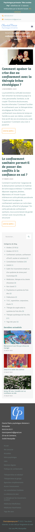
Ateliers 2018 (11, 247)
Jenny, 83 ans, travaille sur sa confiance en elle (15, 392)
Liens (5, 461)
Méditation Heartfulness (12, 507)
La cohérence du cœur (11, 494)
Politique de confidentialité (13, 469)
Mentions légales (10, 465)
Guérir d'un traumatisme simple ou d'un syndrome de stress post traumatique (18, 272)
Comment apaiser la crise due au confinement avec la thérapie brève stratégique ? (17, 77)
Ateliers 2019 (11, 251)
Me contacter (8, 449)
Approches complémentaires (13, 482)
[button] (32, 26)
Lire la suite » (8, 130)
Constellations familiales (14, 261)
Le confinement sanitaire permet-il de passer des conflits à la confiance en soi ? (15, 167)
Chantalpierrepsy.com (10, 521)
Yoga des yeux (11, 322)
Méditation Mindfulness (12, 503)
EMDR (8, 265)
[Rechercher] (28, 236)
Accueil (7, 33)
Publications (10, 297)
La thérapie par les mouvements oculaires (15, 499)
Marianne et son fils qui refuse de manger (16, 347)
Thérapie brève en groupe (12, 478)
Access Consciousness (11, 486)
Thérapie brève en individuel (13, 474)
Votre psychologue (10, 457)
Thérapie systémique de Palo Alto (18, 314)
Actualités (7, 453)
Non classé (10, 286)
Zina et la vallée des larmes (14, 370)
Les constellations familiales (14, 490)
